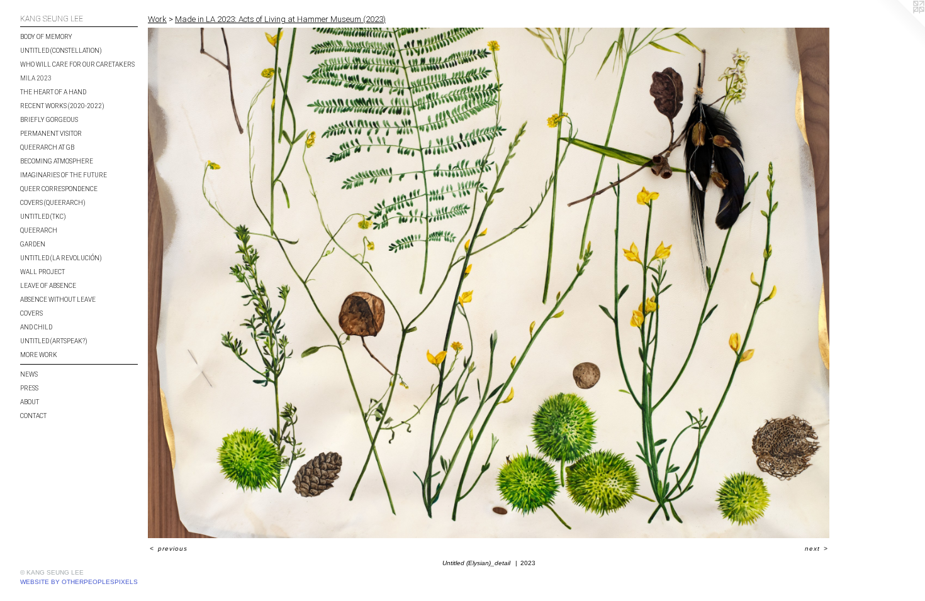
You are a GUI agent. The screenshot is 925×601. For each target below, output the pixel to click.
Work (157, 19)
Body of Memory (46, 36)
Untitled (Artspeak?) (53, 341)
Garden (32, 244)
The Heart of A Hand (53, 92)
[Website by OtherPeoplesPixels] (900, 25)
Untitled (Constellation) (61, 50)
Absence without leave (58, 299)
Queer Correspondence (59, 188)
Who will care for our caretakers (77, 64)
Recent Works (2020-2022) (62, 105)
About (29, 402)
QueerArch (38, 230)
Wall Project (42, 271)
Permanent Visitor (51, 133)
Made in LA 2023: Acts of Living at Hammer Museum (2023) (280, 19)
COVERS (31, 313)
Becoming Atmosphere (56, 161)
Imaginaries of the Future (63, 175)
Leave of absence (48, 285)
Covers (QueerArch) (53, 202)
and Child (36, 327)
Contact (33, 415)
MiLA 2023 (36, 78)
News (29, 374)
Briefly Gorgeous (49, 119)
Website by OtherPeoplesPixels (79, 581)
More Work (38, 354)
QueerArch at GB (47, 147)
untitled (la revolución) (61, 258)
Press (29, 388)
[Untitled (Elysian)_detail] (488, 283)
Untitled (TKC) (43, 216)
